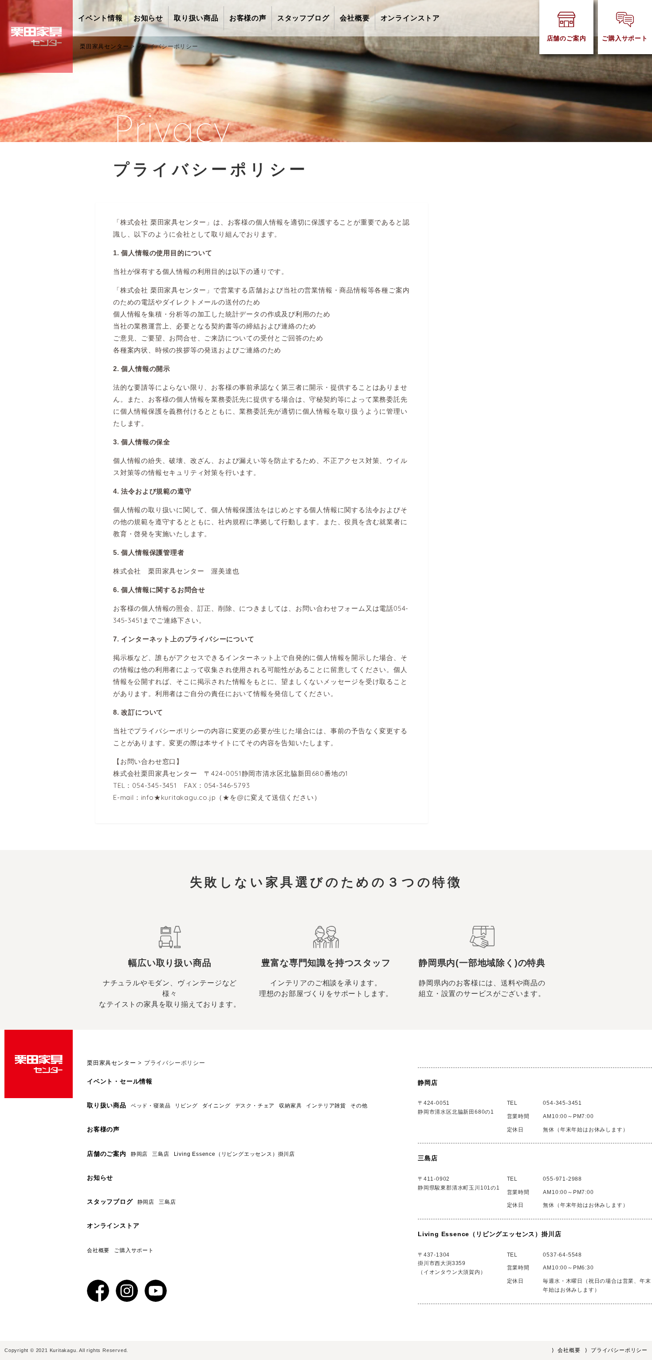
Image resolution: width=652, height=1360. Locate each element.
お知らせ (148, 18)
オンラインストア (410, 18)
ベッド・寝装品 (151, 1106)
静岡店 (139, 1154)
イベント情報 (100, 18)
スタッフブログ (303, 18)
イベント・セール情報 (120, 1081)
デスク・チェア (255, 1106)
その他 (358, 1106)
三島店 (160, 1154)
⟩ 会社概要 (566, 1350)
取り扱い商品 (196, 18)
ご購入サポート (134, 1250)
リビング (186, 1106)
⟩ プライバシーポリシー (616, 1350)
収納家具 (290, 1106)
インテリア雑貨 (326, 1106)
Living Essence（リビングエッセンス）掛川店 (237, 1154)
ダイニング (216, 1106)
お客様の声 (248, 18)
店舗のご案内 (106, 1153)
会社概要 (354, 18)
